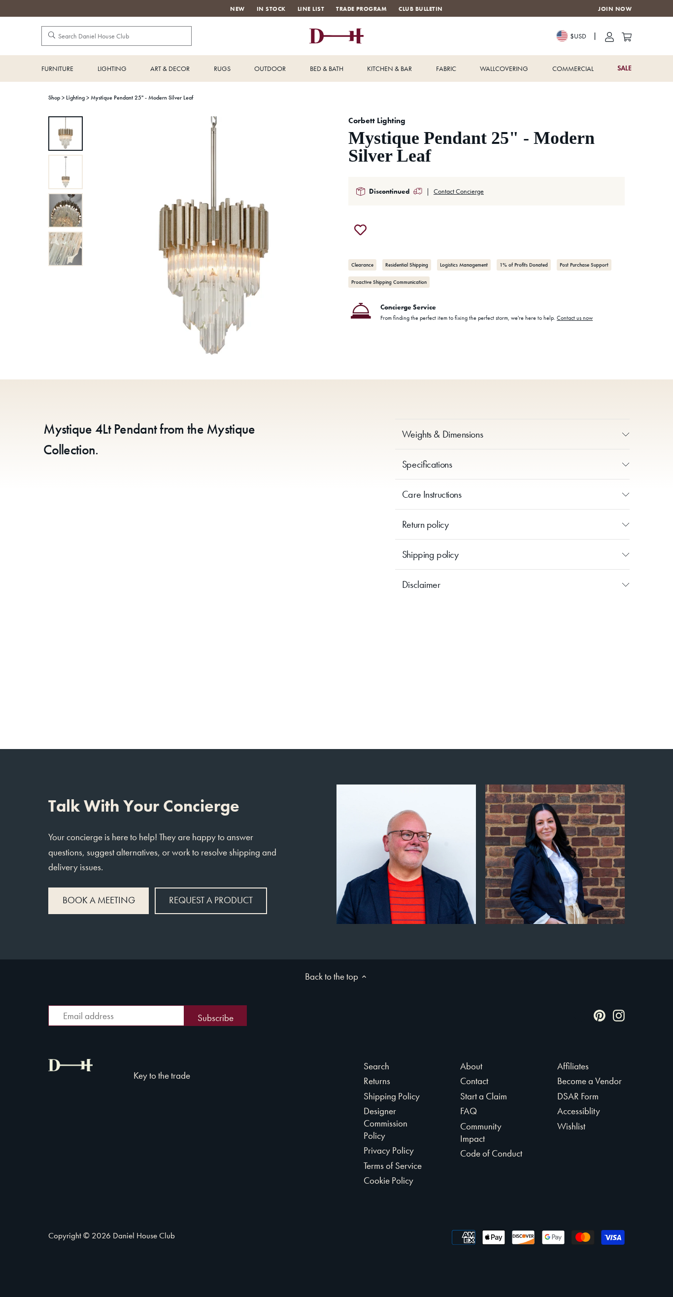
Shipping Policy (392, 1096)
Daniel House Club (144, 1235)
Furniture (57, 68)
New (237, 9)
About (471, 1066)
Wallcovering (504, 68)
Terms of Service (393, 1166)
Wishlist (571, 1126)
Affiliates (573, 1066)
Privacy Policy (389, 1150)
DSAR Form (578, 1096)
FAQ (468, 1111)
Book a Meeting (99, 900)
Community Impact (481, 1132)
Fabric (446, 68)
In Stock (271, 9)
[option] (65, 133)
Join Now (615, 9)
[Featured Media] (213, 239)
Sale (624, 68)
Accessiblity (578, 1111)
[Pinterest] (600, 1015)
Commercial (573, 68)
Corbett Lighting (376, 120)
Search (376, 1066)
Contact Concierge (459, 191)
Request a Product (211, 900)
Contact (474, 1081)
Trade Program (361, 9)
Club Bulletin (420, 9)
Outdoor (270, 68)
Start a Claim (483, 1096)
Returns (377, 1081)
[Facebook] (580, 1015)
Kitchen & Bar (389, 68)
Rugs (222, 68)
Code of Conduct (491, 1153)
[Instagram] (619, 1015)
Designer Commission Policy (385, 1123)
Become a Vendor (589, 1081)
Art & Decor (170, 68)
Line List (311, 9)
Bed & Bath (326, 68)
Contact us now (575, 318)
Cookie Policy (388, 1180)
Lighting (112, 68)
